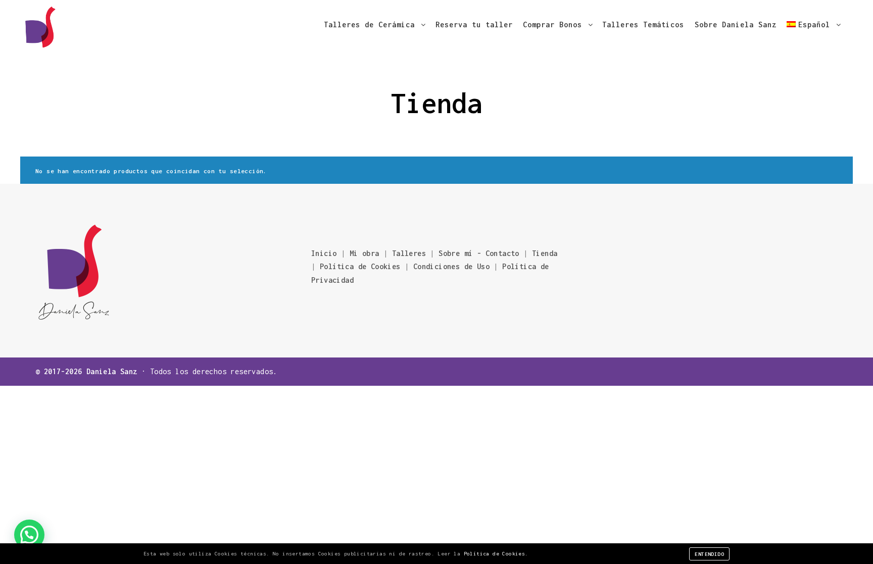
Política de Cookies (360, 266)
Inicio (323, 253)
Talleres (409, 253)
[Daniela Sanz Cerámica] (40, 25)
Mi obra (364, 253)
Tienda (544, 253)
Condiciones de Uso (451, 266)
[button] (29, 535)
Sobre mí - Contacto (481, 253)
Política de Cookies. (496, 553)
